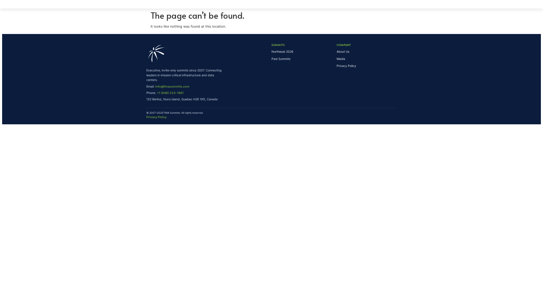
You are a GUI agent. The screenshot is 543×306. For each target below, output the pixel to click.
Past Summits (281, 59)
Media (341, 59)
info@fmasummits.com (172, 86)
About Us (343, 51)
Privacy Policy (346, 66)
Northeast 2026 (282, 51)
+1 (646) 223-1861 (170, 93)
